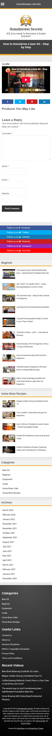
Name (5, 166)
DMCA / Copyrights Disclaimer (16, 649)
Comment (7, 133)
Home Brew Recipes (11, 493)
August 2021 (8, 542)
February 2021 (9, 569)
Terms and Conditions (12, 658)
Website (5, 193)
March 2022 (8, 510)
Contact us (7, 635)
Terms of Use (40, 721)
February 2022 (9, 515)
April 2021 (7, 560)
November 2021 (10, 528)
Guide (5, 63)
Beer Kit (6, 470)
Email (5, 180)
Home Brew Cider (10, 488)
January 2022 (9, 519)
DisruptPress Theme (36, 728)
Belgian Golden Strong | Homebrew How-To (22, 676)
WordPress (21, 728)
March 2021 (8, 565)
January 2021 (9, 574)
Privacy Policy (8, 653)
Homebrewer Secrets (28, 4)
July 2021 (7, 546)
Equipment (7, 479)
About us (6, 640)
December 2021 (10, 524)
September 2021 (10, 537)
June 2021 (7, 551)
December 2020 (10, 578)
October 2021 (9, 533)
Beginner (6, 475)
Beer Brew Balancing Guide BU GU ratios (20, 671)
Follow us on (18, 228)
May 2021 (7, 556)
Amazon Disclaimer (11, 644)
